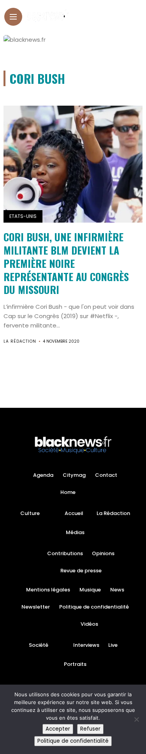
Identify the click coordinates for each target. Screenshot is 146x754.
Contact (106, 475)
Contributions (65, 553)
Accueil (74, 513)
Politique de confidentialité (94, 607)
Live (113, 645)
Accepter (58, 729)
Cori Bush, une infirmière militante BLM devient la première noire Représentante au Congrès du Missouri (66, 263)
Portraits (75, 664)
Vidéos (89, 624)
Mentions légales (48, 589)
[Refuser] (136, 719)
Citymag (74, 475)
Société (38, 645)
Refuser (90, 729)
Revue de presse (81, 570)
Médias (75, 532)
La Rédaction (20, 341)
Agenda (43, 475)
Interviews (86, 645)
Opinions (103, 553)
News (117, 589)
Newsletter (35, 607)
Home (68, 492)
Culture (30, 513)
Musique (90, 589)
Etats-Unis (23, 216)
